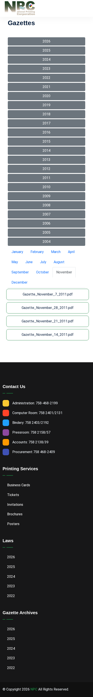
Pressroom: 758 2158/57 (31, 432)
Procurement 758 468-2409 (33, 452)
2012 (46, 169)
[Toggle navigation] (88, 8)
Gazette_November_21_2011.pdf (48, 321)
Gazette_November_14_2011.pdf (48, 335)
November (64, 272)
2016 (46, 132)
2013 (46, 160)
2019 (46, 105)
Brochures (14, 514)
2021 (46, 87)
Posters (12, 524)
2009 (46, 196)
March (56, 252)
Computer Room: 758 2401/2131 (37, 413)
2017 (46, 123)
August (59, 262)
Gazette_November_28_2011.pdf (48, 308)
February (37, 252)
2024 (46, 59)
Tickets (12, 495)
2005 (46, 232)
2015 (46, 141)
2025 (46, 50)
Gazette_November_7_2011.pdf (48, 294)
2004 (46, 242)
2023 (46, 69)
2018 (46, 114)
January (17, 252)
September (20, 272)
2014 (46, 151)
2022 (46, 78)
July (43, 262)
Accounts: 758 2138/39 (30, 442)
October (42, 272)
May (14, 262)
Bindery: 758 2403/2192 (30, 423)
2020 (46, 96)
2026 (46, 41)
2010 (46, 187)
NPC (33, 689)
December (19, 282)
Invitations (14, 505)
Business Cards (18, 485)
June (29, 262)
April (71, 252)
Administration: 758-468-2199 (35, 403)
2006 (46, 223)
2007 (46, 214)
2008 (46, 205)
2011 (46, 178)
